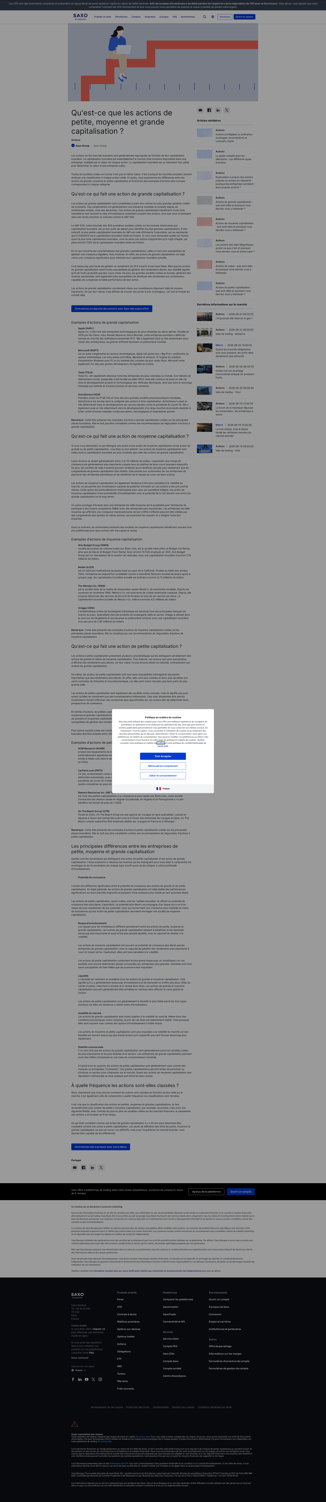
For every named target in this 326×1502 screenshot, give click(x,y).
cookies (161, 743)
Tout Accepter (163, 756)
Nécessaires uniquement (163, 765)
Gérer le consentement (163, 775)
